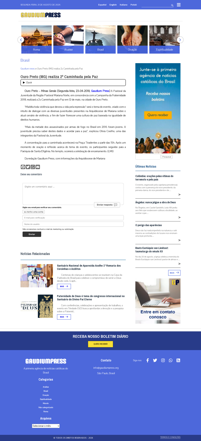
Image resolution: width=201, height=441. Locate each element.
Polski (134, 4)
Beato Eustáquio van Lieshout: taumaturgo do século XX (151, 249)
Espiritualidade (46, 399)
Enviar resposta (105, 204)
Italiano (123, 4)
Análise (46, 387)
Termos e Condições (170, 437)
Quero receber (100, 344)
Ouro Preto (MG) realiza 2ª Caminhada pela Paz (59, 76)
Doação (46, 395)
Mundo (46, 403)
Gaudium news (28, 68)
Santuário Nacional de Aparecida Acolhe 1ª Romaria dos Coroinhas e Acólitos (89, 267)
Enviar (32, 234)
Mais (62, 286)
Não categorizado (46, 407)
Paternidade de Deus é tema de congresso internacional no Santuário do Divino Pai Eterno (91, 298)
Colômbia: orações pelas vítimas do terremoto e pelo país (154, 177)
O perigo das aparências (148, 225)
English (113, 4)
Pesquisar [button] (166, 157)
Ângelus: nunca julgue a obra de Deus (155, 202)
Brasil (25, 60)
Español (102, 4)
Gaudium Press (100, 91)
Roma (45, 411)
